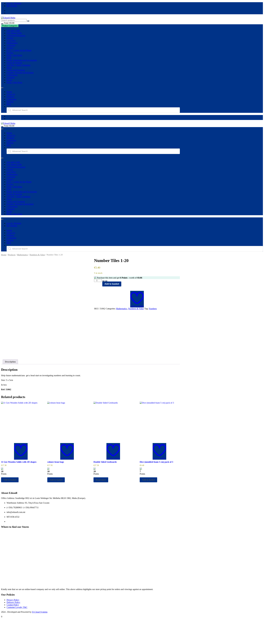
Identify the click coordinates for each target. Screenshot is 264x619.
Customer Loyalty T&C (17, 607)
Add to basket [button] (9, 480)
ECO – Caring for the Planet (19, 50)
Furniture (11, 77)
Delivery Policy (13, 602)
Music (9, 67)
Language (11, 45)
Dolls (9, 58)
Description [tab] (10, 362)
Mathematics (12, 43)
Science (10, 48)
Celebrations (12, 75)
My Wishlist (12, 6)
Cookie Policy (13, 605)
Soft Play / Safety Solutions (18, 65)
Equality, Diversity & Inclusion (20, 72)
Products (10, 97)
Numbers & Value (37, 255)
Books (9, 80)
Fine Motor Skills (14, 33)
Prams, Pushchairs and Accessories (22, 60)
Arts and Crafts (13, 30)
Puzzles (10, 53)
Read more (101, 480)
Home (9, 92)
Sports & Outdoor (14, 62)
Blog (9, 104)
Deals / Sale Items (14, 55)
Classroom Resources (16, 35)
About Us (11, 94)
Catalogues (11, 99)
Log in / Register (14, 3)
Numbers (153, 308)
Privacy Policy (13, 600)
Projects (10, 101)
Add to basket (112, 284)
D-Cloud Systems (39, 612)
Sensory (10, 38)
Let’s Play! (11, 40)
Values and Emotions (16, 70)
